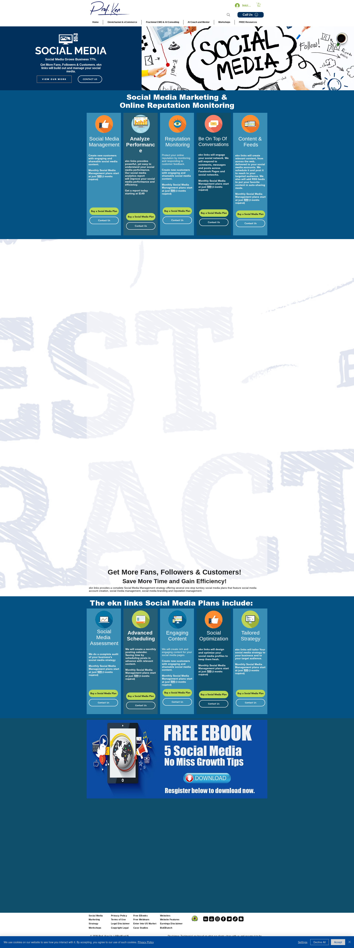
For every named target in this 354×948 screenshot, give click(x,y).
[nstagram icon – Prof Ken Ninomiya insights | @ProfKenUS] (217, 918)
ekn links (130, 161)
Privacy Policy (146, 942)
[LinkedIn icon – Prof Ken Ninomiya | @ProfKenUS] (205, 918)
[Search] (228, 15)
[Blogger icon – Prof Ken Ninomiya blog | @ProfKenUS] (241, 918)
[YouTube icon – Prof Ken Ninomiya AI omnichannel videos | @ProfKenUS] (211, 918)
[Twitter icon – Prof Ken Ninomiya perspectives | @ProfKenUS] (229, 918)
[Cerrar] (349, 942)
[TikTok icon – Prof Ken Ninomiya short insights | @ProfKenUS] (235, 918)
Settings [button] (302, 942)
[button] (258, 5)
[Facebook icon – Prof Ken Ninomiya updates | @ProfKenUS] (223, 918)
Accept (338, 942)
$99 (99, 176)
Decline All (319, 942)
